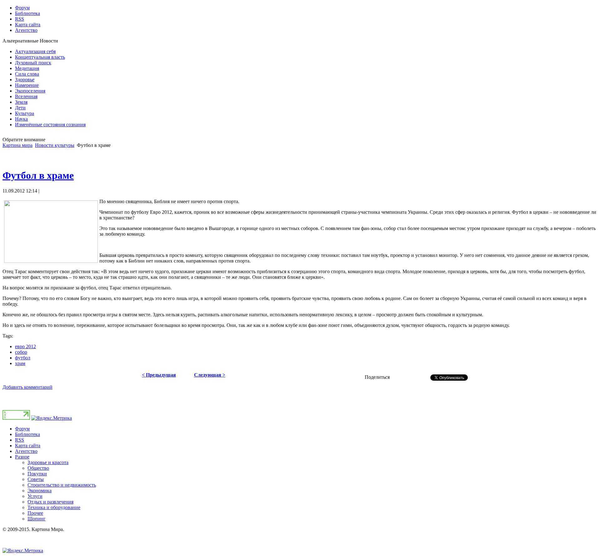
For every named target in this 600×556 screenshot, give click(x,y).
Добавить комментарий (27, 387)
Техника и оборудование (54, 507)
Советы (36, 479)
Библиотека (27, 434)
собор (21, 352)
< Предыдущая (159, 375)
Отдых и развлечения (50, 501)
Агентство (26, 451)
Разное (22, 456)
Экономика (40, 490)
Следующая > (209, 375)
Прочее (35, 513)
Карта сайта (27, 445)
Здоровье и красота (48, 462)
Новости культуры (54, 145)
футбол (22, 357)
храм (20, 363)
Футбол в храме (38, 175)
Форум (22, 428)
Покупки (37, 473)
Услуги (35, 496)
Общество (38, 468)
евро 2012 (25, 346)
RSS (19, 440)
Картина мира (17, 145)
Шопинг (37, 518)
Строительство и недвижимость (62, 485)
